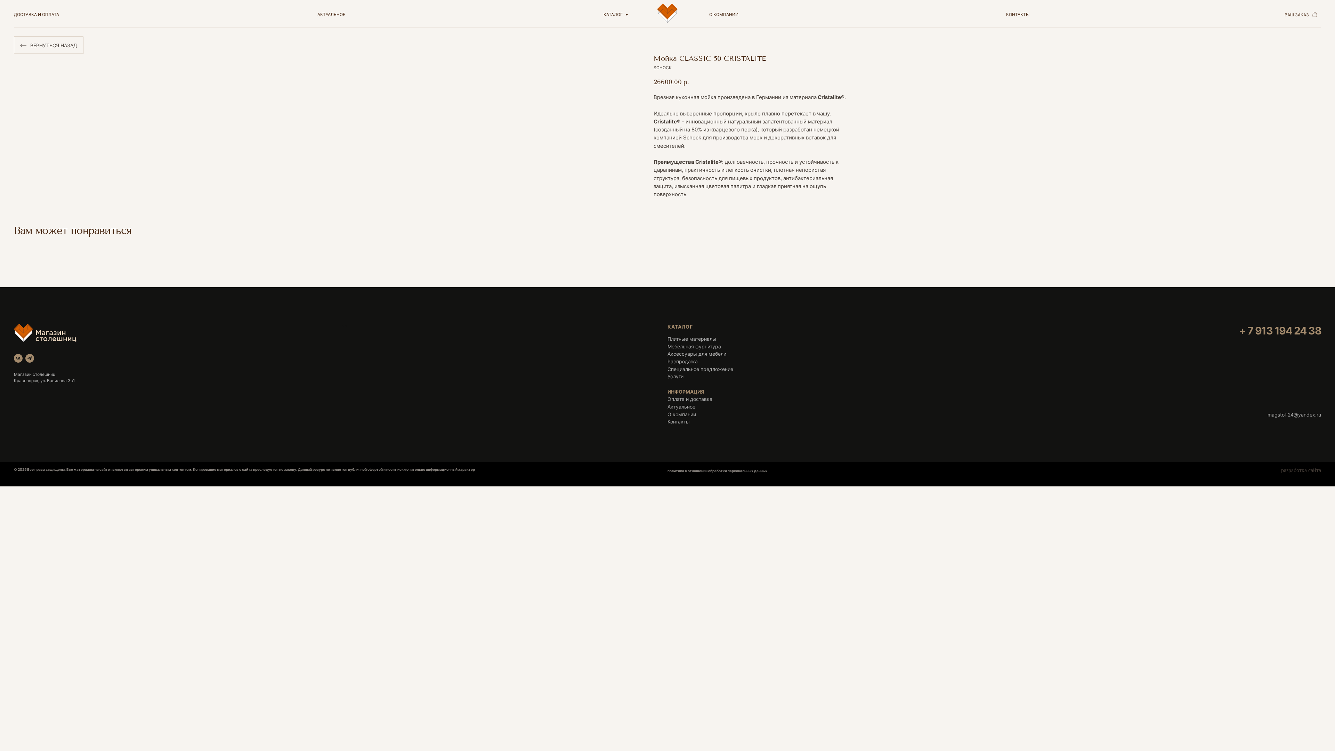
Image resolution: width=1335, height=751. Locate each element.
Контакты (679, 422)
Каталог (614, 14)
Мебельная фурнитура (694, 346)
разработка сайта (1301, 470)
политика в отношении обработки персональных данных (718, 471)
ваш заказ (1297, 14)
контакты (1017, 14)
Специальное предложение (700, 369)
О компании (682, 414)
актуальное (331, 14)
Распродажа (683, 361)
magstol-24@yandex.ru (1294, 415)
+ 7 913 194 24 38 (1280, 330)
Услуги (675, 376)
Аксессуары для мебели (697, 354)
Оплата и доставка (690, 399)
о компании (723, 14)
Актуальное (681, 407)
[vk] (18, 358)
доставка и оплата (36, 14)
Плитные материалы (692, 339)
